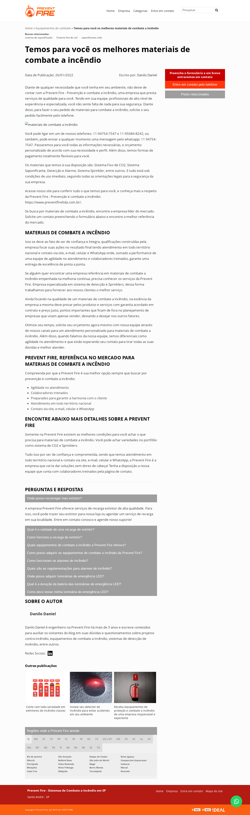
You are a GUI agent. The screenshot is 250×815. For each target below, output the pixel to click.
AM (118, 739)
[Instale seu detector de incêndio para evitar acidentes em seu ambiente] (91, 688)
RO (75, 747)
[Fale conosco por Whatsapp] (236, 801)
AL (141, 739)
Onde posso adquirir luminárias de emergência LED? (65, 576)
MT (37, 747)
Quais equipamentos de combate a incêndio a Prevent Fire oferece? (76, 545)
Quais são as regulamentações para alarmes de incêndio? (69, 568)
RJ (28, 739)
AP (149, 739)
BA (88, 739)
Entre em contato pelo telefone (195, 84)
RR (83, 747)
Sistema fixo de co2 (67, 37)
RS (73, 739)
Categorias (140, 11)
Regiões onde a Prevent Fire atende (53, 731)
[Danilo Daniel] (50, 653)
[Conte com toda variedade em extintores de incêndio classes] (47, 688)
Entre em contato (162, 11)
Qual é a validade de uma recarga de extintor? (60, 529)
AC (134, 739)
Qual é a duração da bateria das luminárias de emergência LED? (74, 584)
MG (36, 739)
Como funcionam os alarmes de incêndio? (57, 561)
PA (126, 739)
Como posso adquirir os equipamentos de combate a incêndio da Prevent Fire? (84, 553)
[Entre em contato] (51, 124)
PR (58, 739)
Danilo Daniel (147, 75)
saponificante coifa (91, 37)
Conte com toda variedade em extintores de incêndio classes (45, 708)
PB (53, 747)
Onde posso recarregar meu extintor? (54, 498)
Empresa (124, 11)
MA (29, 747)
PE (81, 739)
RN (68, 747)
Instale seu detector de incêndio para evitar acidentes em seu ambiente (90, 710)
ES (44, 739)
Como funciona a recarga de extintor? (54, 537)
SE (90, 747)
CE (96, 739)
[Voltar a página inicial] (40, 10)
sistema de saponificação (39, 37)
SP (51, 739)
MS (45, 747)
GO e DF (107, 739)
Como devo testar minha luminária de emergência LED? (67, 592)
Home (110, 11)
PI (61, 747)
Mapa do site (214, 791)
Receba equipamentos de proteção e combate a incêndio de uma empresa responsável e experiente (134, 712)
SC (66, 739)
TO (98, 747)
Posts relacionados (195, 94)
